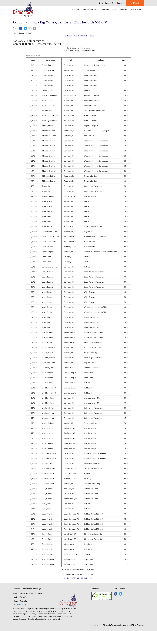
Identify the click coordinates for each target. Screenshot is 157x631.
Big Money (67, 36)
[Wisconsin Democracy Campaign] (23, 9)
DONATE (135, 2)
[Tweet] (25, 28)
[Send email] (30, 28)
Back (92, 36)
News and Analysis (109, 9)
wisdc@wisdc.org (19, 605)
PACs (75, 36)
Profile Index (83, 36)
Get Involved (136, 9)
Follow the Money (90, 9)
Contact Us (109, 3)
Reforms (123, 9)
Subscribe (120, 3)
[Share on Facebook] (20, 28)
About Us (75, 9)
